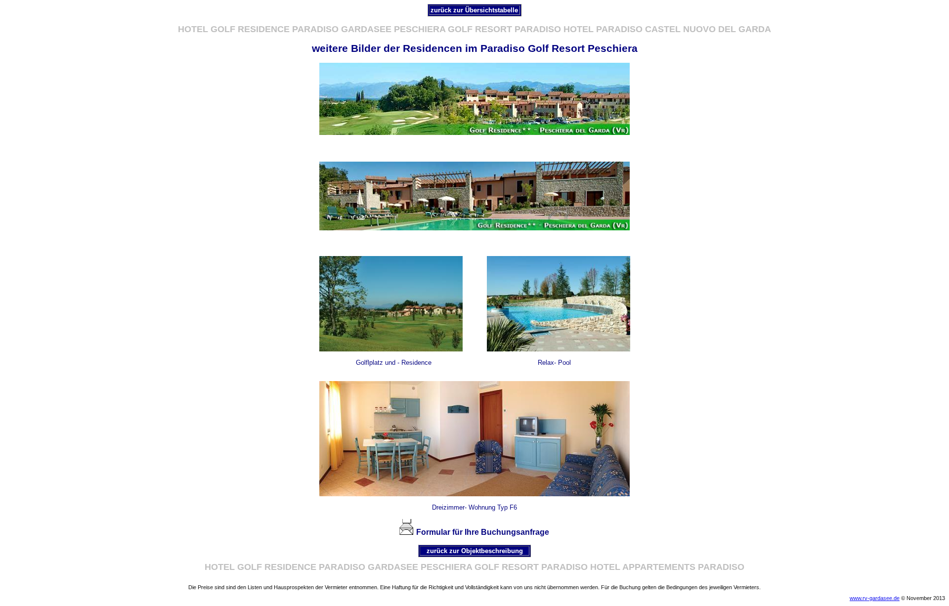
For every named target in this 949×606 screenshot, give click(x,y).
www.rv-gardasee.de (875, 598)
